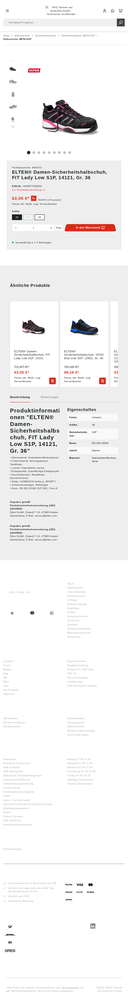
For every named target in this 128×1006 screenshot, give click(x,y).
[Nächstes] (13, 126)
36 (17, 217)
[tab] (20, 398)
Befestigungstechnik (79, 632)
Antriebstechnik (76, 596)
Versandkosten (75, 718)
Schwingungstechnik (79, 628)
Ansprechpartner (77, 661)
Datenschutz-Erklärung (16, 779)
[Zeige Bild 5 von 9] (49, 152)
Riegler (7, 669)
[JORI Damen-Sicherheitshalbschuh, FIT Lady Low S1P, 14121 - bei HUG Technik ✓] (72, 113)
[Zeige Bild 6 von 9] (54, 152)
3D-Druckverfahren (14, 722)
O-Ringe (72, 600)
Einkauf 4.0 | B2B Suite (80, 669)
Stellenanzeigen (12, 849)
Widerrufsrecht (75, 726)
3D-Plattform (10, 718)
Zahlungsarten (75, 722)
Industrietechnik (76, 592)
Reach (7, 812)
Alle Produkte (11, 690)
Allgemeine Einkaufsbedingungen (22, 775)
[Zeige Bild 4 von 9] (44, 152)
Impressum (9, 759)
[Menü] (7, 10)
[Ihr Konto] (105, 10)
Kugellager (73, 608)
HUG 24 (71, 673)
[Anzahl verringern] (15, 227)
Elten (6, 681)
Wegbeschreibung (77, 665)
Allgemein (9, 694)
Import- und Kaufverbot (16, 800)
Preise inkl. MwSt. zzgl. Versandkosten (34, 204)
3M (5, 677)
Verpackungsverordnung (17, 824)
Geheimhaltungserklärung (18, 783)
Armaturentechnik (77, 616)
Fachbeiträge (75, 681)
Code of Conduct (13, 816)
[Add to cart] (52, 381)
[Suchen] (121, 22)
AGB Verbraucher (13, 771)
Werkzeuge (73, 636)
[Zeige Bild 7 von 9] (59, 152)
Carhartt (8, 661)
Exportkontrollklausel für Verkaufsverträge (27, 804)
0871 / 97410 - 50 (19, 592)
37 (28, 217)
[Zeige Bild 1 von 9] (28, 152)
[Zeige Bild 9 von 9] (69, 152)
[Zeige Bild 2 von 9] (33, 152)
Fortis (6, 665)
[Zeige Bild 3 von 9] (39, 152)
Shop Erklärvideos (77, 734)
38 (39, 217)
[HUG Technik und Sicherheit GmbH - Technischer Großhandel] (61, 11)
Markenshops (13, 656)
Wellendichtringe (77, 604)
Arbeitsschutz (75, 587)
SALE (70, 583)
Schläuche (73, 620)
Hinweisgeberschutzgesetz (18, 791)
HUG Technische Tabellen (82, 685)
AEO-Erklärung (12, 820)
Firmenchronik (11, 787)
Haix (5, 685)
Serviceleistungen (77, 677)
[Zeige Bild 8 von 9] (64, 152)
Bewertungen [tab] (49, 397)
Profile (71, 612)
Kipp (5, 673)
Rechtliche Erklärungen (16, 763)
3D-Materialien (11, 726)
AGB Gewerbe (11, 767)
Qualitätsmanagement (16, 808)
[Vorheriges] (13, 60)
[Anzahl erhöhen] (51, 227)
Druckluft (72, 624)
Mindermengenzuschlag (81, 730)
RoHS (6, 796)
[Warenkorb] (121, 10)
